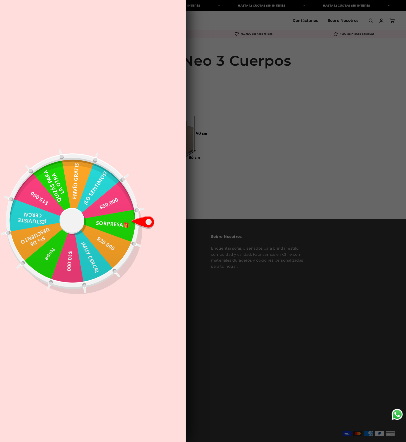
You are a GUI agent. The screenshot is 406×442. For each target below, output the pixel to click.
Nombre (117, 218)
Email (114, 235)
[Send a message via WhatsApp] (397, 414)
